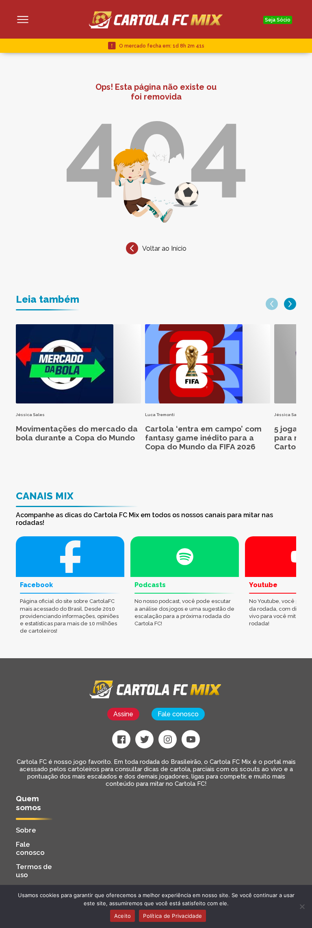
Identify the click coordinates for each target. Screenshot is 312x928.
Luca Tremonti (160, 414)
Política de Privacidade (172, 916)
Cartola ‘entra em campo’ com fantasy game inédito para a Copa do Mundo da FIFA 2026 (203, 437)
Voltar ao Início (164, 248)
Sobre (26, 830)
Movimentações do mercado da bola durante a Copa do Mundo (77, 433)
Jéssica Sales (30, 414)
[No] (302, 906)
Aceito (122, 916)
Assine (123, 714)
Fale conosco (178, 714)
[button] (272, 304)
